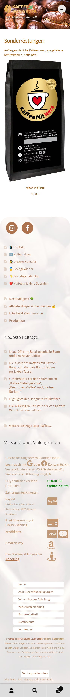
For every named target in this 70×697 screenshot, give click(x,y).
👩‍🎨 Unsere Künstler (23, 262)
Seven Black (36, 638)
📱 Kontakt (17, 247)
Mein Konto (11, 690)
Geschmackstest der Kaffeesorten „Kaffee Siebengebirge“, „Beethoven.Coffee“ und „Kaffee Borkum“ (33, 385)
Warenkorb (54, 687)
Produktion (17, 321)
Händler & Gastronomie (26, 313)
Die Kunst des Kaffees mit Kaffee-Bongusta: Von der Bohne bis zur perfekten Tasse (32, 367)
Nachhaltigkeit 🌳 (21, 299)
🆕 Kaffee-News (20, 254)
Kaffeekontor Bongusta (19, 638)
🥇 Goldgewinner (21, 269)
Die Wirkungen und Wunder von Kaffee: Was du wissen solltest (37, 408)
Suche (35, 690)
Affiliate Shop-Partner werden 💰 (32, 306)
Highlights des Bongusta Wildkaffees (34, 399)
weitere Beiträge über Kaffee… (30, 426)
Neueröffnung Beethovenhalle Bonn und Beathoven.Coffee (34, 354)
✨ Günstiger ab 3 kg (23, 276)
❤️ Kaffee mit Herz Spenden (29, 283)
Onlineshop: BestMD (41, 656)
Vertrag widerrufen (35, 673)
